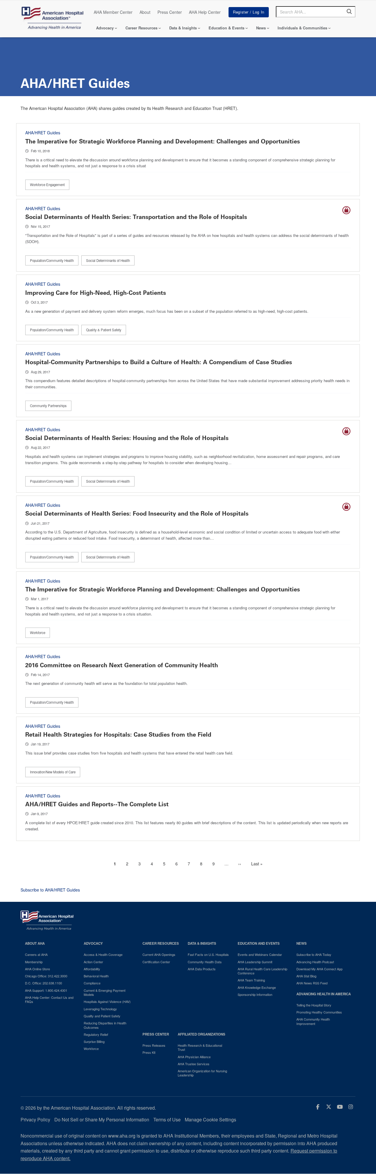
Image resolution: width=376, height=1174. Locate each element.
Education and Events (259, 943)
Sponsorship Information (255, 994)
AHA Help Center (205, 12)
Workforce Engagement (47, 184)
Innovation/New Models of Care (52, 772)
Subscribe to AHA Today (313, 954)
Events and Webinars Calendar (260, 954)
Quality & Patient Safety (103, 329)
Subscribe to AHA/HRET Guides (50, 890)
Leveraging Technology (100, 1009)
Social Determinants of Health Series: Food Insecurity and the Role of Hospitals (137, 513)
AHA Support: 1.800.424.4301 (46, 990)
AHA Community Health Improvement (313, 1021)
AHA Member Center (113, 12)
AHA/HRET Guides (42, 133)
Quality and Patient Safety (102, 1016)
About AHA (35, 943)
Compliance (92, 983)
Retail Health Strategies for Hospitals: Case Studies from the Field (118, 734)
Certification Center (156, 962)
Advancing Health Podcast (315, 962)
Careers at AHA (36, 954)
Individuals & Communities (302, 28)
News (261, 28)
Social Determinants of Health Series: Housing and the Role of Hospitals (127, 437)
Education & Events (226, 28)
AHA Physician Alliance (194, 1057)
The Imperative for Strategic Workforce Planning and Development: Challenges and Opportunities (162, 141)
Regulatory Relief (96, 1034)
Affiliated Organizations (201, 1034)
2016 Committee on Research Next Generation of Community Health (121, 665)
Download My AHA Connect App (319, 969)
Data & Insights (183, 28)
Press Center (169, 12)
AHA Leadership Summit (255, 962)
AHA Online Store (37, 969)
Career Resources (141, 28)
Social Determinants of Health (108, 260)
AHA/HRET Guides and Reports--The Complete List (97, 804)
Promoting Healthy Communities (319, 1012)
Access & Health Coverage (103, 954)
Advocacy (105, 28)
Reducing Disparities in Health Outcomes (105, 1025)
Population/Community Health (52, 260)
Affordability (92, 969)
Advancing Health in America (323, 993)
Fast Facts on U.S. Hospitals (208, 954)
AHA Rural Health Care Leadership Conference (262, 971)
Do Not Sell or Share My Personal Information (101, 1119)
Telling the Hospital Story (313, 1005)
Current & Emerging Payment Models (104, 992)
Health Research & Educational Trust (200, 1047)
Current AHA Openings (158, 954)
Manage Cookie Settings (210, 1119)
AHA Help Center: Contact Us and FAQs (49, 999)
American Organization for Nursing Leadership (202, 1073)
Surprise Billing (94, 1041)
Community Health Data (204, 962)
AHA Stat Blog (306, 976)
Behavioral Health (96, 976)
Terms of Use (167, 1119)
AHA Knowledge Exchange (257, 987)
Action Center (93, 962)
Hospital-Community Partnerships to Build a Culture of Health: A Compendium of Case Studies (158, 362)
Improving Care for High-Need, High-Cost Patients (95, 292)
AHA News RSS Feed (312, 983)
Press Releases (153, 1045)
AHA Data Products (202, 969)
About (145, 12)
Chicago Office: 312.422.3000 (46, 976)
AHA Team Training (251, 980)
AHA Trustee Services (193, 1064)
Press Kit (148, 1052)
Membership (34, 962)
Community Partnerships (48, 405)
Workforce (37, 632)
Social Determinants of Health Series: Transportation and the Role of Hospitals (136, 216)
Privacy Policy (35, 1119)
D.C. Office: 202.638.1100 (43, 983)
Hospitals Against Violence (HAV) (107, 1001)
